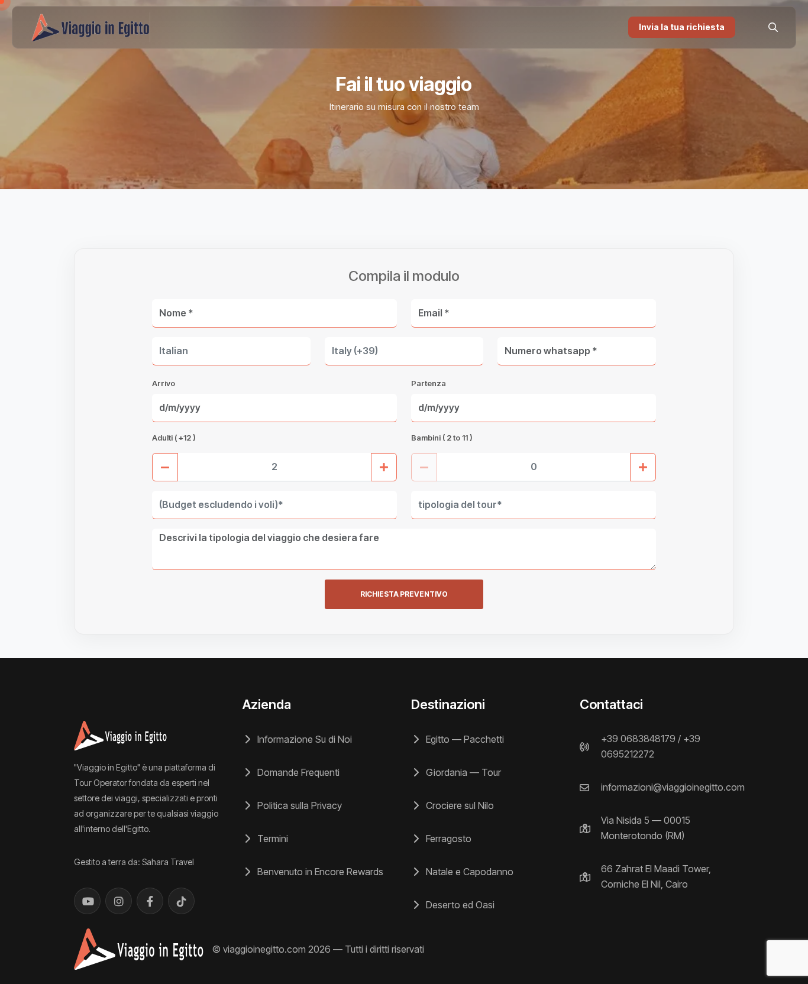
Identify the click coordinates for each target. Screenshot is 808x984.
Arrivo (163, 383)
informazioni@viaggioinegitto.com (673, 787)
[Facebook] (150, 901)
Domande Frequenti (297, 772)
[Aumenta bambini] (643, 467)
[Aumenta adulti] (384, 467)
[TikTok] (181, 901)
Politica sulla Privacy (298, 805)
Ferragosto (447, 838)
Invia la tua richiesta (682, 27)
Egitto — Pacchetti (464, 739)
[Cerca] (773, 27)
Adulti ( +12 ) (174, 437)
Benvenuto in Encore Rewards (319, 872)
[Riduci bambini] (424, 467)
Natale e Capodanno (468, 872)
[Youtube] (87, 901)
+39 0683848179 (638, 739)
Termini (271, 838)
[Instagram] (118, 901)
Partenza (428, 383)
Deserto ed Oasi (459, 905)
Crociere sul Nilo (459, 805)
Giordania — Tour (462, 772)
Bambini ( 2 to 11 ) (442, 437)
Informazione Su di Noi (303, 739)
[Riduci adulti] (165, 467)
